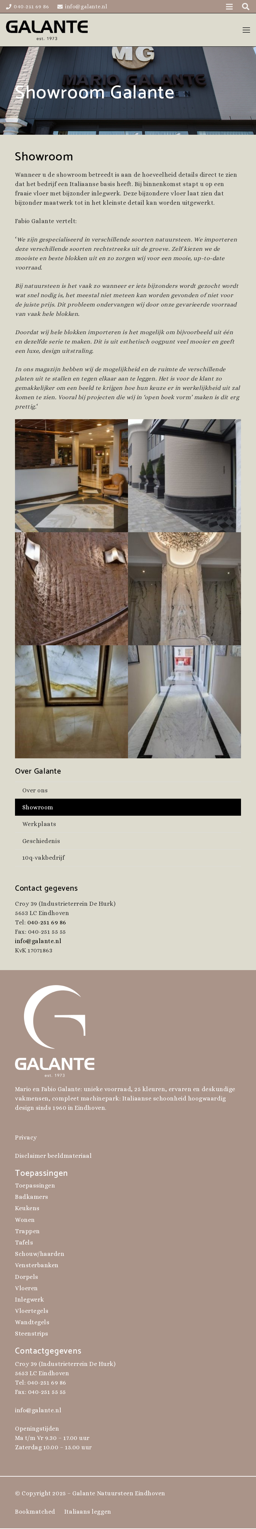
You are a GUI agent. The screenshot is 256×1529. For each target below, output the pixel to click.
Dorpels (26, 1277)
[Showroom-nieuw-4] (184, 701)
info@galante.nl (38, 941)
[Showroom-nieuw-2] (184, 588)
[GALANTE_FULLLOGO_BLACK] (47, 30)
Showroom (37, 807)
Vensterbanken (37, 1265)
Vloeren (26, 1288)
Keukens (27, 1208)
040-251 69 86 (46, 922)
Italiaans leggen (87, 1511)
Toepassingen (35, 1185)
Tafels (24, 1242)
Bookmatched (35, 1511)
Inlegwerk (29, 1299)
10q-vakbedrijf (43, 857)
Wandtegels (32, 1322)
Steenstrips (31, 1333)
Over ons (35, 790)
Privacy (26, 1137)
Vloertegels (32, 1311)
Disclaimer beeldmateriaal (53, 1156)
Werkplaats (39, 824)
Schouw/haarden (40, 1254)
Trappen (27, 1231)
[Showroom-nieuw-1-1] (71, 588)
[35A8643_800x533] (71, 475)
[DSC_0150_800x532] (184, 475)
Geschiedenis (41, 841)
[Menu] (246, 30)
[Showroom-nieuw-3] (71, 701)
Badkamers (31, 1197)
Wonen (25, 1220)
